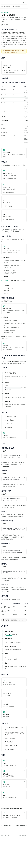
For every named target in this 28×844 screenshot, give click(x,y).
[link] (14, 153)
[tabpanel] (14, 289)
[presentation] (14, 456)
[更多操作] (26, 2)
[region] (14, 115)
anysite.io (9, 634)
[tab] (5, 280)
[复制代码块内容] (24, 455)
